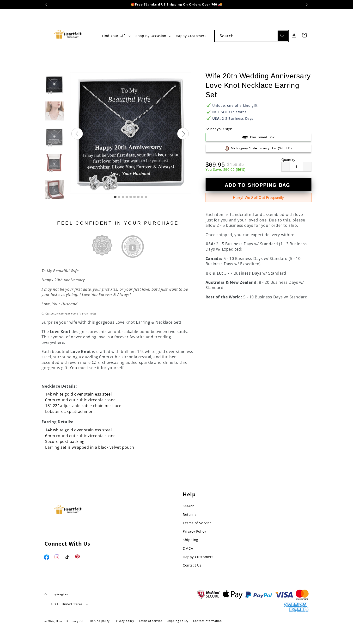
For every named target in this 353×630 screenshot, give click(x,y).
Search (189, 506)
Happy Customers (198, 556)
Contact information (207, 621)
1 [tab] (115, 197)
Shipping (190, 539)
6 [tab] (134, 197)
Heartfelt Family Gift (70, 621)
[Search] (283, 36)
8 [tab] (142, 197)
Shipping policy (178, 621)
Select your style (219, 129)
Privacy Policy (194, 531)
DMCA (188, 548)
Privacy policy (124, 621)
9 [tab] (146, 197)
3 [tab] (123, 197)
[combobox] (251, 36)
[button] (116, 36)
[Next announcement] (307, 4)
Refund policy (100, 621)
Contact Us (192, 565)
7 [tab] (138, 197)
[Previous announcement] (46, 4)
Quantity (288, 160)
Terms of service (150, 621)
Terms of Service (197, 523)
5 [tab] (131, 197)
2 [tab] (119, 197)
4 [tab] (127, 197)
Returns (189, 514)
